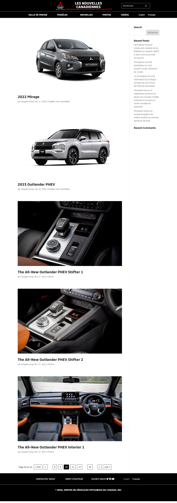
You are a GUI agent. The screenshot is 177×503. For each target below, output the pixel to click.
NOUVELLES (86, 15)
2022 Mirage (28, 96)
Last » (107, 467)
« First (38, 467)
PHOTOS (107, 15)
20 (90, 467)
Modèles (51, 101)
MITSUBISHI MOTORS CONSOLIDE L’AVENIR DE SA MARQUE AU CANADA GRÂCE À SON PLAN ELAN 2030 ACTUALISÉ (146, 51)
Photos (51, 276)
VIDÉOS (125, 15)
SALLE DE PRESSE (37, 15)
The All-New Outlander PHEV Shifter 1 (50, 272)
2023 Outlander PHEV (36, 184)
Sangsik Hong (27, 101)
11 (73, 467)
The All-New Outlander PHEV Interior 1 (51, 447)
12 (80, 467)
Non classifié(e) (63, 101)
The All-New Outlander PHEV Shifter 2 (50, 359)
